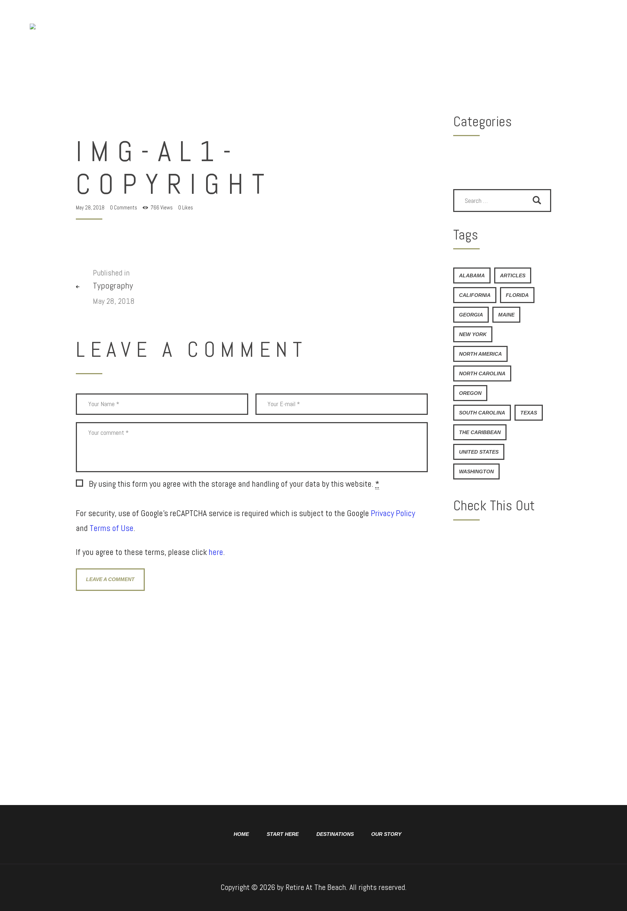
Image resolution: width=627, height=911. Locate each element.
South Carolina (482, 413)
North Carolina (482, 373)
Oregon (470, 393)
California (475, 295)
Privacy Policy (393, 513)
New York (473, 334)
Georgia (471, 315)
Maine (506, 315)
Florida (517, 295)
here (216, 552)
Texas (528, 413)
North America (480, 354)
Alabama (472, 275)
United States (479, 452)
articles (512, 275)
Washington (476, 471)
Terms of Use (112, 528)
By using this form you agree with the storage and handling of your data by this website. (234, 484)
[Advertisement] (502, 643)
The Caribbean (480, 432)
